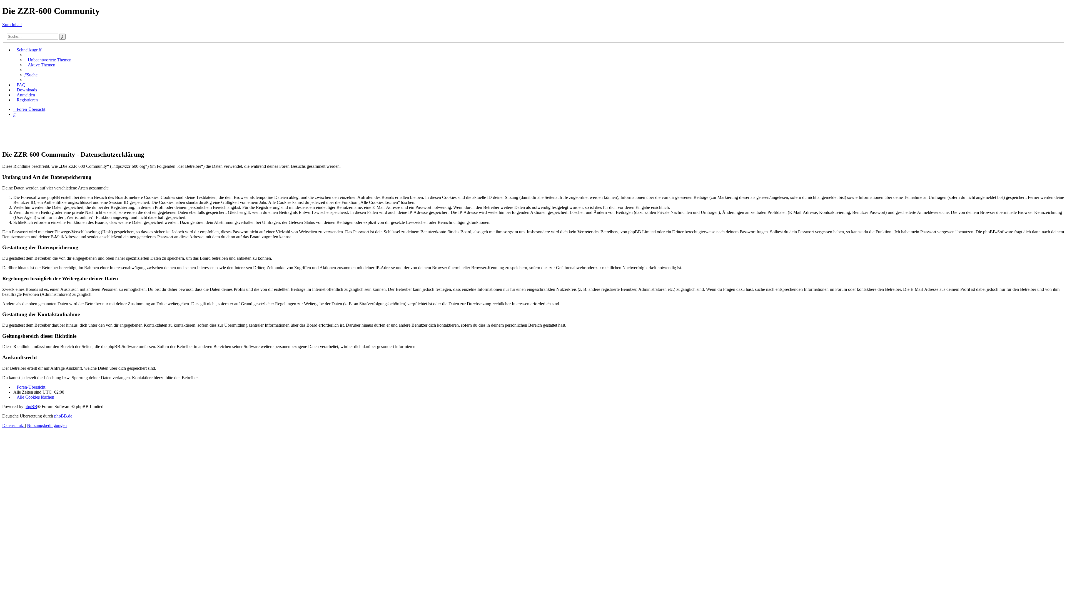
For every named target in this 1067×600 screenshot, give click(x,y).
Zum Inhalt (12, 24)
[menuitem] (47, 60)
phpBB (30, 406)
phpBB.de (63, 416)
